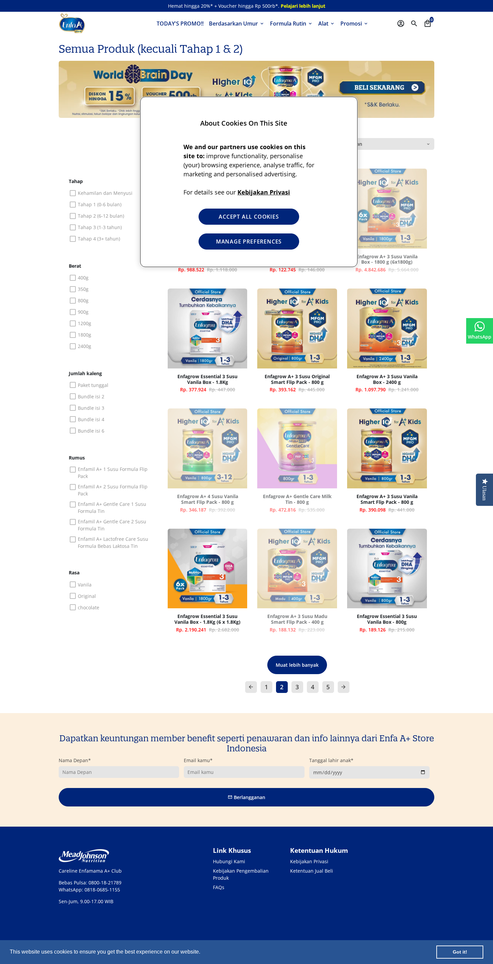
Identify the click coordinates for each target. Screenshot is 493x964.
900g (83, 312)
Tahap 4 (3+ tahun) (99, 238)
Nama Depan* (75, 760)
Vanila (85, 584)
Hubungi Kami (229, 861)
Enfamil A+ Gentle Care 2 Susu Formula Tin (112, 525)
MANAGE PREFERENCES (249, 241)
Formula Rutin (291, 23)
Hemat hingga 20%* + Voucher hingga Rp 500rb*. (246, 6)
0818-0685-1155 (102, 889)
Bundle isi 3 (91, 408)
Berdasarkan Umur (237, 23)
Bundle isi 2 (91, 396)
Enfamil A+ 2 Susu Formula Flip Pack (113, 490)
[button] (203, 953)
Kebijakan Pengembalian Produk (241, 874)
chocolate (88, 607)
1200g (84, 323)
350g (83, 289)
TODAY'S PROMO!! (180, 23)
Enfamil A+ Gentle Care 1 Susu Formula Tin (112, 507)
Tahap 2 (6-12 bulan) (101, 216)
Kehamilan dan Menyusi (105, 193)
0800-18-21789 (105, 882)
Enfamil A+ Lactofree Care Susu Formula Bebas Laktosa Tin (113, 542)
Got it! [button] (460, 952)
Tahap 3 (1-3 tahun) (100, 227)
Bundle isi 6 (91, 431)
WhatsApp (479, 337)
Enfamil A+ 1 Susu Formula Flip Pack (113, 472)
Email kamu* (198, 760)
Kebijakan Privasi (309, 861)
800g (83, 300)
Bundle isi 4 (91, 419)
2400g (84, 346)
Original (87, 596)
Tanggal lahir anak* (331, 760)
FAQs (218, 887)
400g (83, 277)
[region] (249, 181)
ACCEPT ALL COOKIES (249, 216)
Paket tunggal (93, 385)
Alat (326, 23)
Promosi (354, 23)
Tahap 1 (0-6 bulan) (99, 204)
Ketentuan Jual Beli (311, 871)
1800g (84, 335)
